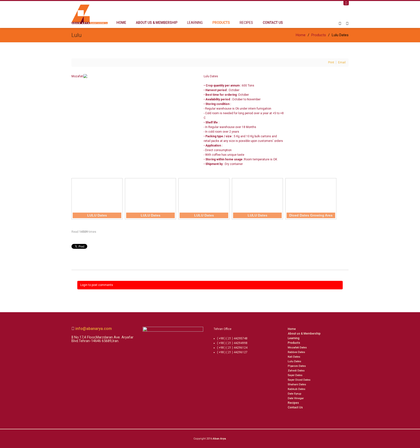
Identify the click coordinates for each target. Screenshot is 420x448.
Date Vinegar (296, 398)
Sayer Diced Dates (299, 379)
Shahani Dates (297, 384)
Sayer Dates (295, 375)
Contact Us (273, 23)
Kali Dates (294, 356)
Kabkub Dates (296, 389)
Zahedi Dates (296, 370)
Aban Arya (219, 438)
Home (121, 23)
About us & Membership (156, 23)
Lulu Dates (294, 361)
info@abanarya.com (93, 328)
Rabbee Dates (296, 352)
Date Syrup (294, 393)
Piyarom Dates (297, 366)
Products (221, 23)
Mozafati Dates (297, 347)
